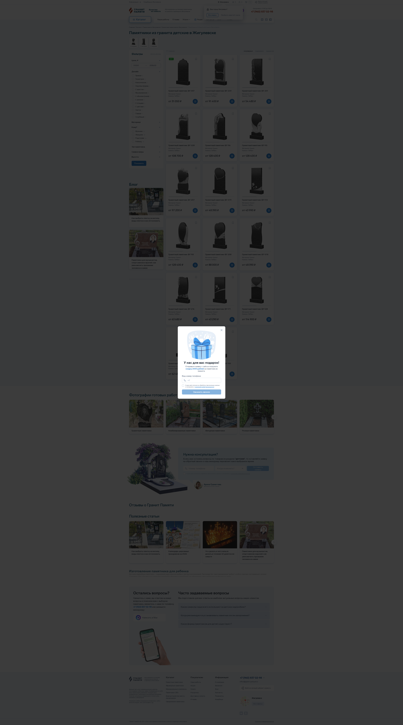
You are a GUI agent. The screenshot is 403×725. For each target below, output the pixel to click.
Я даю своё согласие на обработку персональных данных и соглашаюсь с (202, 386)
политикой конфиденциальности (204, 387)
